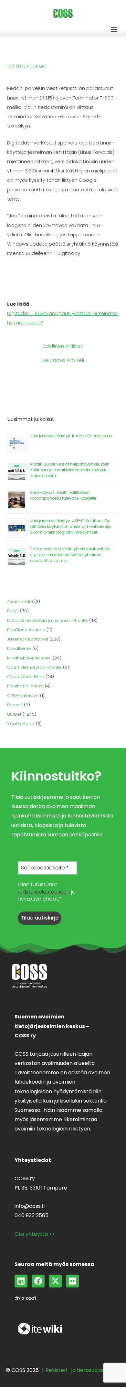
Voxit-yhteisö (21, 723)
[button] (114, 29)
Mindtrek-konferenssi (29, 658)
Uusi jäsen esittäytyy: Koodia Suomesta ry (71, 436)
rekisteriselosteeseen (44, 891)
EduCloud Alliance (26, 630)
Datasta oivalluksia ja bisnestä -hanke (47, 620)
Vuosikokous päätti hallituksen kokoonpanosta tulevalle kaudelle (63, 495)
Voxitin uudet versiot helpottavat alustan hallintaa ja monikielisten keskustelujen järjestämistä (70, 469)
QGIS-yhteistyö (23, 696)
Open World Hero (25, 677)
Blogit (13, 611)
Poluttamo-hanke (25, 686)
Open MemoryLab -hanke (34, 667)
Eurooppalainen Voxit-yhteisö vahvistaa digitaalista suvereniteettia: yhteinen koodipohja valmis (69, 554)
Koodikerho (19, 648)
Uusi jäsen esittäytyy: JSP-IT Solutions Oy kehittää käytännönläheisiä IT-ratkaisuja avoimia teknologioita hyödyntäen (70, 526)
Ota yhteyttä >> (35, 1234)
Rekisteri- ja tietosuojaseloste (83, 1370)
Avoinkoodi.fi (20, 601)
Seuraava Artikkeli (63, 360)
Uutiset (38, 66)
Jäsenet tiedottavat (27, 639)
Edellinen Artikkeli (63, 346)
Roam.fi (15, 705)
